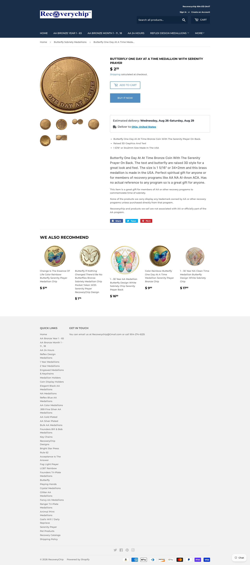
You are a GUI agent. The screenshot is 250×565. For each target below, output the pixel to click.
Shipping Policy (49, 539)
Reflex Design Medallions (168, 33)
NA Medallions (48, 393)
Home (44, 33)
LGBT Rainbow (48, 468)
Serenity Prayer (48, 527)
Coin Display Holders (52, 381)
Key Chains (46, 436)
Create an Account (200, 12)
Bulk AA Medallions (51, 425)
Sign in (183, 12)
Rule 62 (44, 452)
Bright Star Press (49, 448)
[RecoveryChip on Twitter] (115, 550)
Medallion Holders (50, 377)
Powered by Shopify (78, 559)
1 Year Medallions (49, 361)
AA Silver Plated (49, 421)
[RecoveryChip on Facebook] (121, 550)
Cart (203, 19)
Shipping (115, 74)
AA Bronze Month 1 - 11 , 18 (105, 33)
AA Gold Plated (48, 417)
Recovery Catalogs (50, 535)
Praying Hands (48, 484)
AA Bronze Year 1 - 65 (67, 33)
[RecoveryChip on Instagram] (133, 550)
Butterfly (45, 480)
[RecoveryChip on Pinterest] (127, 550)
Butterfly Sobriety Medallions (70, 42)
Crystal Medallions (50, 488)
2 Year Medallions (50, 366)
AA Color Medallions (51, 405)
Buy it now (125, 97)
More (199, 33)
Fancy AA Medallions (52, 500)
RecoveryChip (56, 559)
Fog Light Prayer (49, 464)
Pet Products (47, 531)
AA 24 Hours (136, 33)
